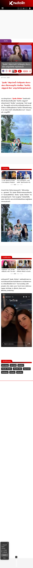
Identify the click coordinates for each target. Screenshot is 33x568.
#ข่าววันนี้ (13, 365)
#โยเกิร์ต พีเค (17, 369)
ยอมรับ (4, 555)
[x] (21, 8)
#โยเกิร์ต (20, 365)
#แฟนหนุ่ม (5, 372)
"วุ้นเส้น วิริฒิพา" (17, 99)
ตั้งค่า (4, 558)
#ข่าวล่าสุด (5, 365)
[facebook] (18, 8)
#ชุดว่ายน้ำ (27, 369)
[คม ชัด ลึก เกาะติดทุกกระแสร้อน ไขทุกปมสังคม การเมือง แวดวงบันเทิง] (16, 3)
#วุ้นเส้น (12, 372)
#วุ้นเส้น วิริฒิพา (6, 369)
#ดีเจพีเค (19, 372)
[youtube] (24, 8)
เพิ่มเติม (5, 552)
